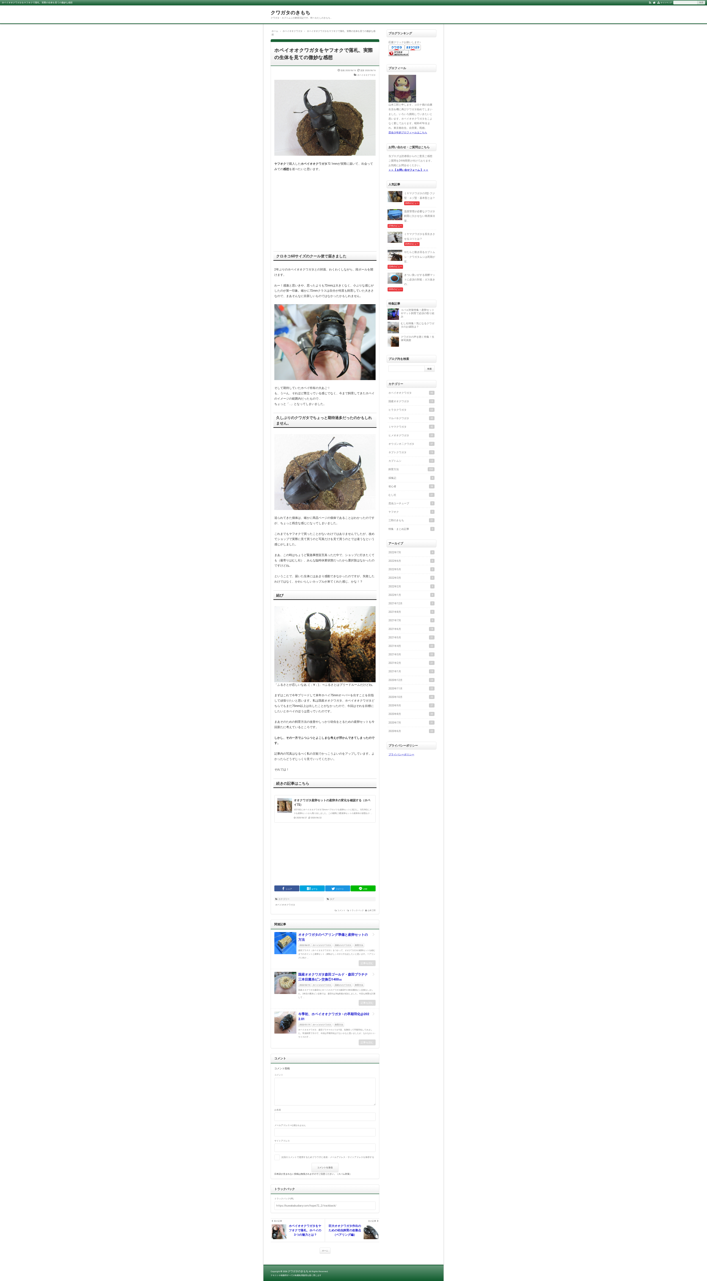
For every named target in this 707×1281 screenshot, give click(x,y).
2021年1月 (410, 671)
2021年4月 (410, 645)
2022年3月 (410, 577)
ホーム (325, 1250)
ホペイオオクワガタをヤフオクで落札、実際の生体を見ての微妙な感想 (323, 53)
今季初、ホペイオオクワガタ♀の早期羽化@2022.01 (333, 1016)
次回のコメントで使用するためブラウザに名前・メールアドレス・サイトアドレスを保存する (327, 1157)
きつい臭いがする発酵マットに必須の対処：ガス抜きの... (419, 279)
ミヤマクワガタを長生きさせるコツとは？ (419, 236)
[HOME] (654, 2)
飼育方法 (359, 945)
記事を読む (367, 963)
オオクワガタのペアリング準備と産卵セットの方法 (333, 937)
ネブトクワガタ (410, 452)
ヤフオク (410, 511)
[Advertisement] (325, 208)
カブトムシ (410, 460)
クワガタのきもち (290, 12)
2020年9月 (410, 705)
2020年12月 (410, 680)
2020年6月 (410, 731)
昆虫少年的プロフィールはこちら (407, 132)
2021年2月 (410, 662)
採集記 (410, 477)
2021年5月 (410, 637)
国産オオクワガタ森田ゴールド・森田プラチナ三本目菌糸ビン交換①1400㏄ (333, 976)
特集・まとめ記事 (410, 528)
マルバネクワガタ (410, 418)
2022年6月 (410, 560)
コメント (341, 910)
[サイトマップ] (658, 2)
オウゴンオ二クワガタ (410, 443)
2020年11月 (410, 688)
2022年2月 (410, 586)
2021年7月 (410, 620)
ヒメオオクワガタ (410, 435)
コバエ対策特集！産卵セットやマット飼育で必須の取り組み (417, 313)
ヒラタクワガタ (410, 409)
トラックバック (357, 910)
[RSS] (650, 2)
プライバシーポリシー (401, 754)
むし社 (410, 494)
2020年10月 (410, 696)
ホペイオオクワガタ (366, 75)
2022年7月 (410, 552)
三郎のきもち (410, 520)
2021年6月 (410, 629)
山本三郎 (371, 910)
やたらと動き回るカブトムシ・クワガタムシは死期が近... (419, 257)
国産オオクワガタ (343, 945)
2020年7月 (410, 722)
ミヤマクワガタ (410, 426)
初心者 (410, 486)
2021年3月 (410, 654)
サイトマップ (666, 3)
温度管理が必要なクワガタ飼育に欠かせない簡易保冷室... (419, 216)
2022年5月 (410, 569)
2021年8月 (410, 611)
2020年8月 (410, 713)
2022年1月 (410, 594)
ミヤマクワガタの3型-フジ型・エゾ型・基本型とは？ (419, 195)
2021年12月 (410, 603)
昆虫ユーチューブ (410, 503)
